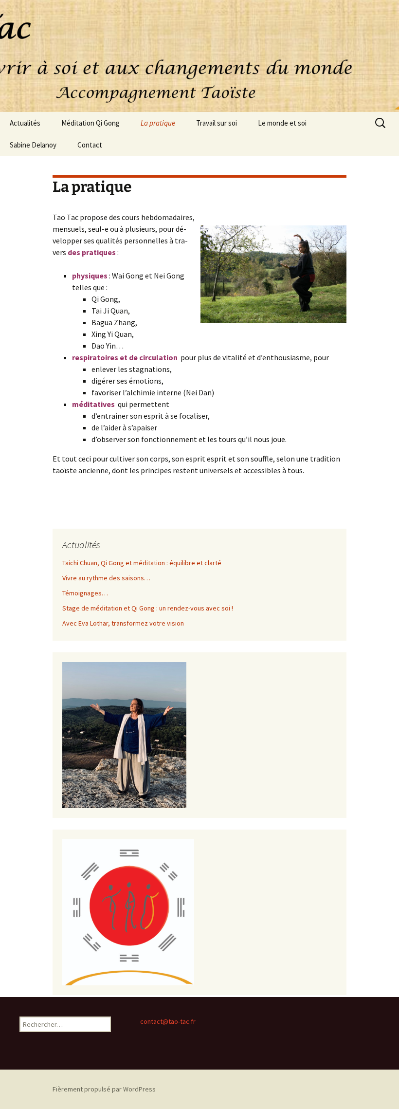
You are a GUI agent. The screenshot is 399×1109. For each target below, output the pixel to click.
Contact (89, 144)
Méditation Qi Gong (90, 123)
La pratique (158, 123)
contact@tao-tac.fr (168, 1021)
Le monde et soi (282, 123)
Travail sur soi (216, 123)
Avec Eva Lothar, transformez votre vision (123, 623)
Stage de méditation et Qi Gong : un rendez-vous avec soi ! (147, 608)
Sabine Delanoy (33, 144)
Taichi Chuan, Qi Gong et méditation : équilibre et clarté (141, 562)
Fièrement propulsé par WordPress (104, 1089)
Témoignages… (85, 593)
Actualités (25, 123)
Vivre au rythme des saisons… (106, 577)
